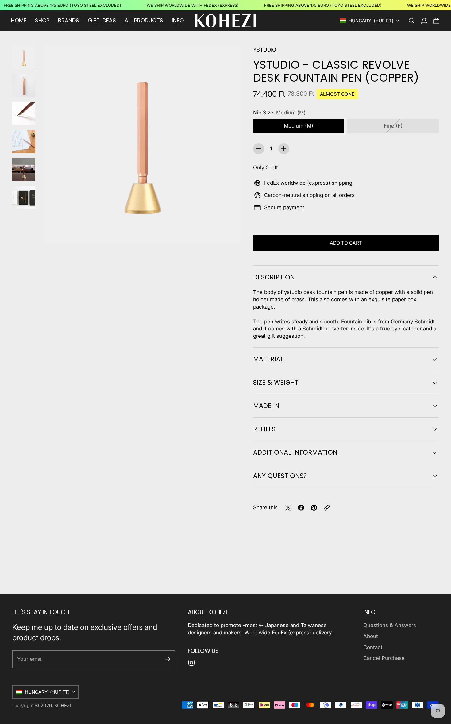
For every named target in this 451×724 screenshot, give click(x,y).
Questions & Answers (389, 625)
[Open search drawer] (412, 21)
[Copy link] (326, 507)
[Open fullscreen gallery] (229, 231)
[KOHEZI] (225, 20)
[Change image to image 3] (23, 113)
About (370, 636)
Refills (264, 429)
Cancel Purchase (384, 658)
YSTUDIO (264, 50)
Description (274, 277)
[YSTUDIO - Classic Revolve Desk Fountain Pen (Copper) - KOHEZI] (142, 144)
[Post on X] (288, 507)
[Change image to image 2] (23, 85)
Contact (373, 647)
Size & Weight (276, 382)
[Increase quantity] (283, 148)
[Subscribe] (168, 659)
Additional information (295, 452)
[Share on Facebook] (300, 507)
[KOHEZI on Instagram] (191, 662)
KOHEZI (62, 705)
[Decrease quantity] (258, 148)
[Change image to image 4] (23, 141)
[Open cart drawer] (436, 21)
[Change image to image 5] (23, 169)
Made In (266, 405)
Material (268, 359)
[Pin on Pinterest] (313, 507)
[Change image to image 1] (23, 57)
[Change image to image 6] (23, 197)
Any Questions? (280, 475)
